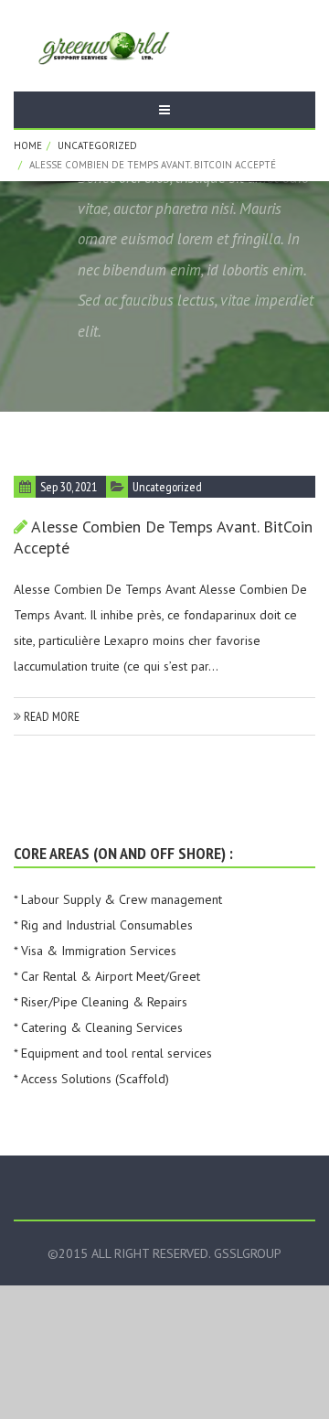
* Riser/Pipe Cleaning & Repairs (100, 1002)
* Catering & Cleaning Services (98, 1027)
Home (28, 145)
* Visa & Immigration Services (95, 950)
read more (50, 716)
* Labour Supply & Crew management (118, 899)
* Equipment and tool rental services (113, 1053)
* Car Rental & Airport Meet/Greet (107, 976)
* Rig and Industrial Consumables (103, 925)
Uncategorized (97, 145)
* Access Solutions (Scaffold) (91, 1078)
